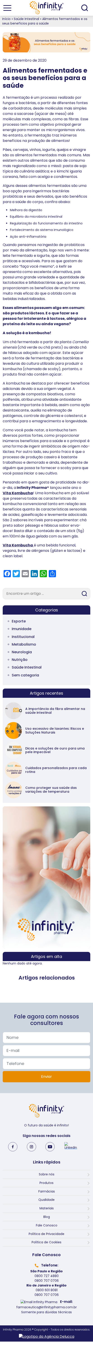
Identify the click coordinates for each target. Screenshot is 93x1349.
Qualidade (46, 1199)
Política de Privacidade (46, 1234)
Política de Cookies (46, 1242)
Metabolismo (24, 644)
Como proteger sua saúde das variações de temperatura (51, 790)
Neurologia (22, 652)
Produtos (46, 1183)
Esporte (19, 621)
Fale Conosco (46, 1225)
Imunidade (21, 628)
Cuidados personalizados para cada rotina (56, 770)
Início (6, 19)
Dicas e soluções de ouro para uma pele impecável (55, 750)
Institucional (23, 636)
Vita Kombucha (18, 493)
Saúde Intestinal (26, 19)
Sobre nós (46, 1174)
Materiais (47, 1208)
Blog (46, 1217)
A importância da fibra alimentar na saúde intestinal (55, 711)
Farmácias (46, 1191)
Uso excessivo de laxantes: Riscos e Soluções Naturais (54, 730)
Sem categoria (25, 675)
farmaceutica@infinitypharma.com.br (46, 1307)
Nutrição (20, 659)
